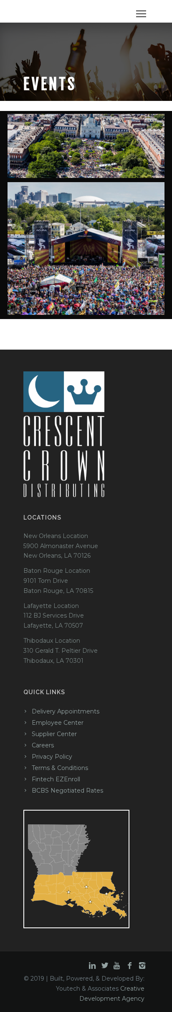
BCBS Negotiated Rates (67, 790)
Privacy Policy (52, 756)
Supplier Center (54, 734)
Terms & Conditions (60, 768)
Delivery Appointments (65, 711)
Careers (43, 745)
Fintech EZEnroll (56, 779)
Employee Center (57, 722)
